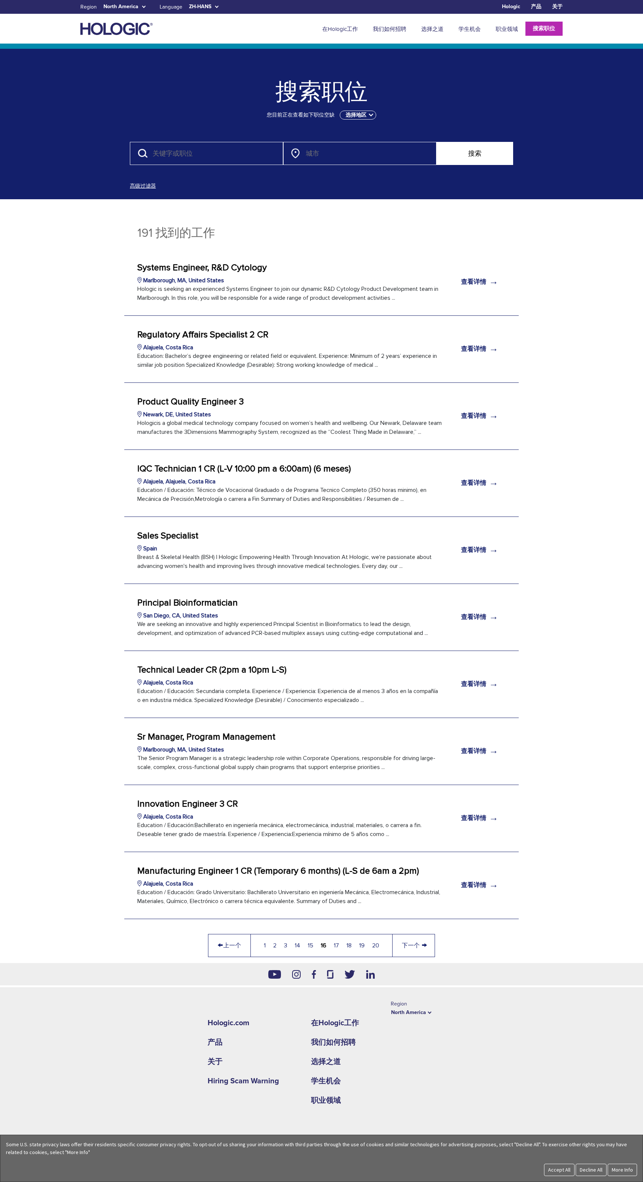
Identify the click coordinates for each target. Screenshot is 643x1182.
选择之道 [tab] (432, 29)
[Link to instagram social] (296, 974)
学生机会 (326, 1081)
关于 (557, 6)
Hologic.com (228, 1023)
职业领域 (326, 1100)
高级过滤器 (143, 186)
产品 (536, 6)
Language (171, 7)
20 (375, 945)
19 (362, 945)
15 (310, 945)
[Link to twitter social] (350, 974)
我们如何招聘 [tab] (389, 29)
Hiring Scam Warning (243, 1081)
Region (88, 7)
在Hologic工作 (335, 1023)
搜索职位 (544, 28)
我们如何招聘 (333, 1042)
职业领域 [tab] (507, 29)
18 (349, 945)
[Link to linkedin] (370, 974)
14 (297, 945)
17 (336, 945)
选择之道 (326, 1061)
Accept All (559, 1169)
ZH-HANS (200, 6)
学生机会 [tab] (469, 29)
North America (120, 6)
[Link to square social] (330, 974)
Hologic (511, 6)
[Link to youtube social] (274, 974)
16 (323, 945)
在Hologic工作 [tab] (340, 29)
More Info (622, 1169)
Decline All (591, 1169)
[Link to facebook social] (314, 974)
